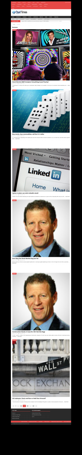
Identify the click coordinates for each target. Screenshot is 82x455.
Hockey (23, 6)
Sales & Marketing (67, 421)
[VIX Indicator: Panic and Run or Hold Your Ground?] (41, 368)
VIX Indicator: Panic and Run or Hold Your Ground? (29, 398)
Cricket (13, 6)
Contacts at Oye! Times (33, 421)
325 (33, 405)
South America (33, 19)
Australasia (22, 19)
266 (21, 405)
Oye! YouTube (35, 6)
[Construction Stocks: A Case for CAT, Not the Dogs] (41, 301)
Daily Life (24, 2)
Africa (13, 19)
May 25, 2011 (15, 260)
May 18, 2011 (15, 400)
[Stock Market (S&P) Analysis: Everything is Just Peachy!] (41, 54)
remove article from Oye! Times (56, 421)
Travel (29, 4)
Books (19, 2)
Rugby (41, 6)
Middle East (40, 19)
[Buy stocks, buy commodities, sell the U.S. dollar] (41, 111)
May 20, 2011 (15, 333)
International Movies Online (36, 414)
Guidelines (40, 421)
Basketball (46, 4)
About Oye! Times (24, 421)
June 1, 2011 (15, 135)
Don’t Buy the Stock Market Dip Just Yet (25, 258)
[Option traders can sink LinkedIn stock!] (41, 170)
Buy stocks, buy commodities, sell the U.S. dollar (28, 134)
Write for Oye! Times (15, 418)
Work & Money (34, 4)
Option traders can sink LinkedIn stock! (25, 193)
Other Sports (29, 6)
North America (46, 19)
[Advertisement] (41, 144)
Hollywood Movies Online (36, 413)
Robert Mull (20, 83)
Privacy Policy (46, 421)
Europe (27, 19)
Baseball (40, 4)
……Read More (17, 138)
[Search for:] (64, 21)
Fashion (29, 2)
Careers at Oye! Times (15, 416)
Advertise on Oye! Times (16, 414)
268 (27, 405)
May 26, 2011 (15, 194)
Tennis (13, 8)
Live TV (33, 416)
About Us (13, 413)
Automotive (14, 2)
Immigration (43, 2)
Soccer (45, 6)
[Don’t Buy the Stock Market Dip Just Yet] (41, 228)
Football (18, 6)
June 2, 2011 (15, 83)
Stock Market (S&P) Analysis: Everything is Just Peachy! (30, 82)
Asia (17, 19)
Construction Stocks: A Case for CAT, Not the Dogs (28, 332)
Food (33, 2)
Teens (24, 4)
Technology (19, 4)
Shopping (13, 4)
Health (38, 2)
